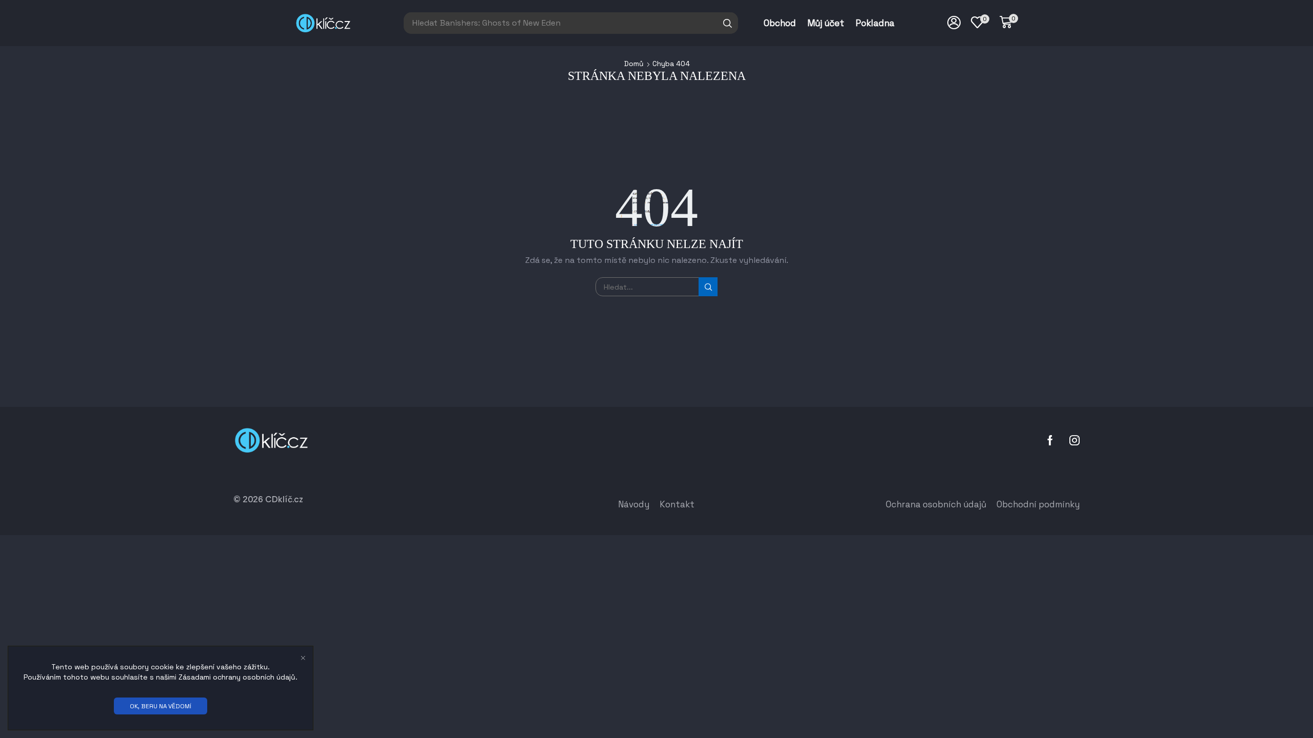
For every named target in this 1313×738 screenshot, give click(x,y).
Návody (633, 504)
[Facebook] (1050, 440)
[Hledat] (728, 23)
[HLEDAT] (708, 286)
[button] (1009, 22)
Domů (634, 63)
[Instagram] (1074, 440)
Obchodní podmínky (1038, 504)
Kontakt (677, 504)
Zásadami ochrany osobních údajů (236, 677)
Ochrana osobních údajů (936, 504)
